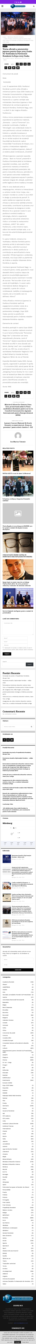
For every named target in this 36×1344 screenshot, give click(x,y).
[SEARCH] (31, 726)
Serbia (4, 1238)
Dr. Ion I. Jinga (7, 1062)
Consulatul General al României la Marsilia (15, 1043)
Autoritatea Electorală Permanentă (13, 999)
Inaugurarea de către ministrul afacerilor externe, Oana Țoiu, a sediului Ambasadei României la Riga (15, 782)
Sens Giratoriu (7, 1235)
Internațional (6, 1128)
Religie (5, 1212)
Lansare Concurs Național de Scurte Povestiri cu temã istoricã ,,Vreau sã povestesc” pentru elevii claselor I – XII (18, 425)
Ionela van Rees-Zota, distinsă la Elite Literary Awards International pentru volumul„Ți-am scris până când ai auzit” (22, 897)
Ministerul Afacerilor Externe (22, 44)
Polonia (5, 1197)
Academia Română (8, 982)
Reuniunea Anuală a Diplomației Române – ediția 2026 (21, 856)
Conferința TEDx (8, 804)
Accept (17, 1342)
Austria (5, 997)
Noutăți (5, 1177)
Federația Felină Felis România (12, 1095)
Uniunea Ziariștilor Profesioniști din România (16, 1281)
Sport (4, 1248)
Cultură (5, 1048)
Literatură (6, 1151)
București (5, 1015)
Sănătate (5, 1225)
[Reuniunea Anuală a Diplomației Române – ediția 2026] (7, 859)
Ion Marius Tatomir (9, 58)
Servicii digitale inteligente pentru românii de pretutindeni (18, 612)
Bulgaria (5, 1017)
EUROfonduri (6, 1077)
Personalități (6, 1189)
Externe (5, 1090)
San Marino (6, 1222)
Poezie (5, 1192)
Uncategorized (7, 1271)
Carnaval (5, 1025)
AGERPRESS (6, 987)
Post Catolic (6, 1202)
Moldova (5, 1167)
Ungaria (5, 1276)
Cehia (4, 1028)
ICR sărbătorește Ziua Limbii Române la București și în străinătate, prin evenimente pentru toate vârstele (16, 809)
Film (4, 1100)
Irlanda (5, 1131)
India (4, 1121)
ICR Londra (6, 1118)
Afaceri (5, 984)
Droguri (5, 1065)
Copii (4, 1045)
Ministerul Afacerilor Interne (11, 1164)
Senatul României (8, 1233)
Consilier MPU (7, 1038)
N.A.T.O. (5, 1172)
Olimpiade (6, 1182)
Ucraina (5, 1268)
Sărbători (5, 1230)
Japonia (5, 1141)
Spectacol (6, 1245)
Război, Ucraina (7, 1210)
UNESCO (5, 1273)
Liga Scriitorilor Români (10, 1149)
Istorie (4, 1136)
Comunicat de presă (9, 1033)
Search (5, 661)
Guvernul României (8, 1111)
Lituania (5, 1154)
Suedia (5, 1256)
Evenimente (6, 1080)
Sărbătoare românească (10, 1228)
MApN (4, 1156)
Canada (5, 1022)
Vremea (5, 818)
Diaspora (5, 1057)
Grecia (5, 1108)
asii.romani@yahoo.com (21, 1323)
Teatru (5, 1261)
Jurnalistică (6, 1144)
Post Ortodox (7, 1205)
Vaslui (4, 1284)
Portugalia (6, 1200)
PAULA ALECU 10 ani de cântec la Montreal (17, 473)
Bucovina (5, 1012)
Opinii (4, 1184)
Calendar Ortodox (8, 1020)
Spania (5, 1243)
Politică (5, 1194)
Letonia (5, 1146)
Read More (25, 1342)
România (5, 46)
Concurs (5, 1035)
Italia (4, 1139)
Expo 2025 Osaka (11, 44)
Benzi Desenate (7, 1007)
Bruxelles (5, 1010)
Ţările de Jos (6, 1258)
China (4, 1030)
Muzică (5, 1169)
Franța (5, 1103)
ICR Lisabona (6, 1116)
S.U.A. (4, 1220)
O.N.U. (4, 1179)
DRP (4, 1067)
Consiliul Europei (8, 1040)
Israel (4, 1133)
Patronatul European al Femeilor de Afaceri (16, 1187)
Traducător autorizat (9, 1263)
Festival (5, 1098)
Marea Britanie (7, 1159)
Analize (5, 989)
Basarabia (5, 1002)
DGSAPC (5, 1055)
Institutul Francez (8, 1126)
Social (4, 1240)
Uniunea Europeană (9, 1278)
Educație (5, 1072)
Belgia (4, 1005)
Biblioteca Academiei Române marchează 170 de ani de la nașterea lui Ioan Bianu (22, 921)
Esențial (5, 1075)
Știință (5, 1253)
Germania (6, 1105)
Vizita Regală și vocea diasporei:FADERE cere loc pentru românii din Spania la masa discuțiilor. (17, 527)
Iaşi (4, 1113)
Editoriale (6, 850)
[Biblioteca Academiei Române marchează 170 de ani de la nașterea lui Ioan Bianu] (7, 923)
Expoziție (5, 1088)
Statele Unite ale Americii (10, 1250)
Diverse (5, 1060)
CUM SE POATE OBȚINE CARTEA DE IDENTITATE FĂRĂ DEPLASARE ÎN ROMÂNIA (17, 556)
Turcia (4, 1266)
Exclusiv (5, 44)
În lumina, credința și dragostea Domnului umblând (16, 499)
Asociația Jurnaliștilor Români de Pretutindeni (17, 994)
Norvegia (5, 1174)
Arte (4, 992)
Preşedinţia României (9, 1207)
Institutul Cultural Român (10, 1123)
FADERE (5, 1093)
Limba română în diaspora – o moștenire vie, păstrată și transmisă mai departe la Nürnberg (22, 884)
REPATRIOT (6, 1215)
